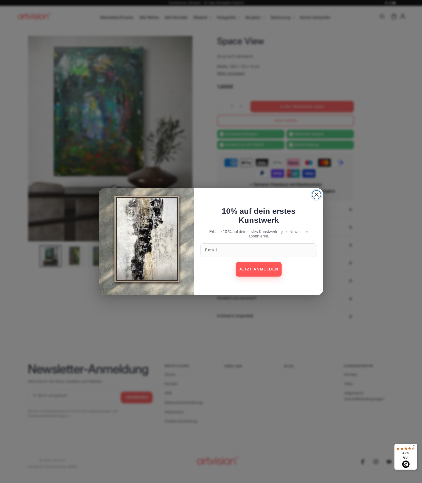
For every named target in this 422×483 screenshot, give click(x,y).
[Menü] (414, 447)
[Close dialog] (316, 194)
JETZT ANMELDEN (258, 269)
